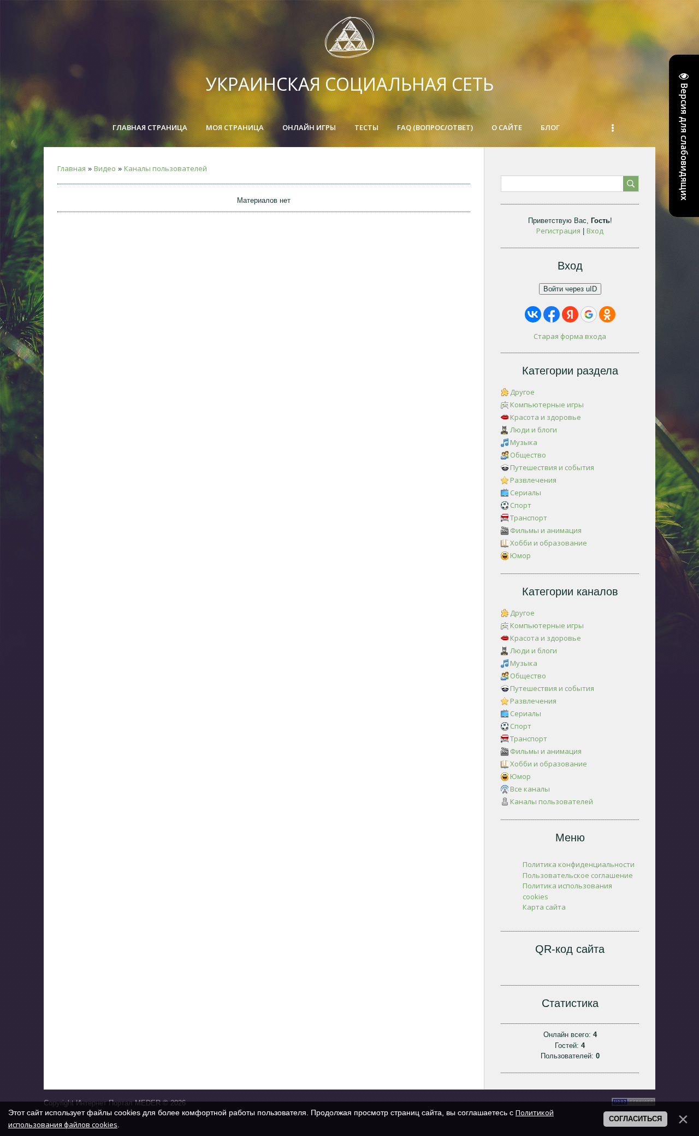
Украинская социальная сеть (350, 84)
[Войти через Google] (588, 314)
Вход (595, 231)
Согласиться (635, 1119)
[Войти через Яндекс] (570, 314)
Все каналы (530, 789)
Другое (522, 392)
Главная (71, 168)
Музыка (523, 442)
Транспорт (528, 518)
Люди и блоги (533, 430)
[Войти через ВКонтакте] (533, 314)
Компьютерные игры (547, 404)
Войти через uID (570, 289)
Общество (528, 455)
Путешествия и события (552, 467)
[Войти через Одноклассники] (607, 314)
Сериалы (525, 492)
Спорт (520, 505)
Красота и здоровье (545, 417)
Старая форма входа (570, 336)
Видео (105, 168)
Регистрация (558, 231)
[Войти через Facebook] (551, 314)
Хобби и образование (548, 543)
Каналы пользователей (165, 168)
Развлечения (533, 480)
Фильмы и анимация (546, 530)
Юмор (520, 555)
